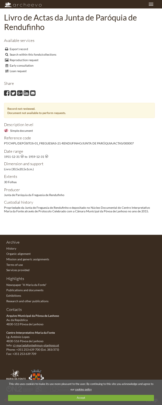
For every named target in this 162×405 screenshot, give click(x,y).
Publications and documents (24, 290)
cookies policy (83, 389)
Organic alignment (18, 253)
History (11, 248)
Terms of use (14, 264)
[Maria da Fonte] (17, 376)
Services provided (18, 270)
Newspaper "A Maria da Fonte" (26, 285)
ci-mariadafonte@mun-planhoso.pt (36, 345)
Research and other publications (27, 301)
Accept (81, 397)
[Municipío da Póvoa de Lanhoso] (37, 376)
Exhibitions (13, 295)
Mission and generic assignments (27, 259)
